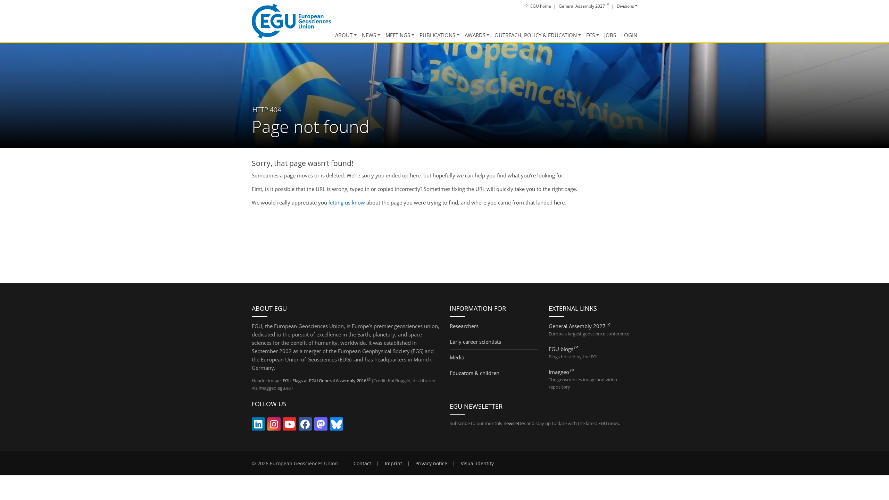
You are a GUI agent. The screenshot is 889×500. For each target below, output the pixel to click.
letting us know (347, 202)
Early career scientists (475, 341)
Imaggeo (559, 371)
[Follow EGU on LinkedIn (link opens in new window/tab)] (258, 425)
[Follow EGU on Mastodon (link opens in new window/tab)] (320, 425)
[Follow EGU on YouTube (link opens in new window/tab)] (289, 425)
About (343, 35)
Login (629, 35)
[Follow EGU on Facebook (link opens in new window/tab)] (305, 425)
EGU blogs (561, 348)
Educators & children (474, 372)
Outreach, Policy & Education (536, 35)
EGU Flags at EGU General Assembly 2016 (324, 380)
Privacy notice (431, 463)
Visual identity (477, 463)
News (369, 35)
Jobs (610, 35)
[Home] (291, 21)
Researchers (464, 326)
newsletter (514, 423)
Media (457, 357)
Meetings (397, 35)
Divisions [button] (625, 6)
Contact (362, 463)
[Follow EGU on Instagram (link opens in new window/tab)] (274, 425)
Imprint (393, 463)
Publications (437, 35)
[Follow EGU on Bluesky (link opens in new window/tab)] (336, 425)
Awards (475, 35)
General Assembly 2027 (577, 326)
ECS (590, 35)
